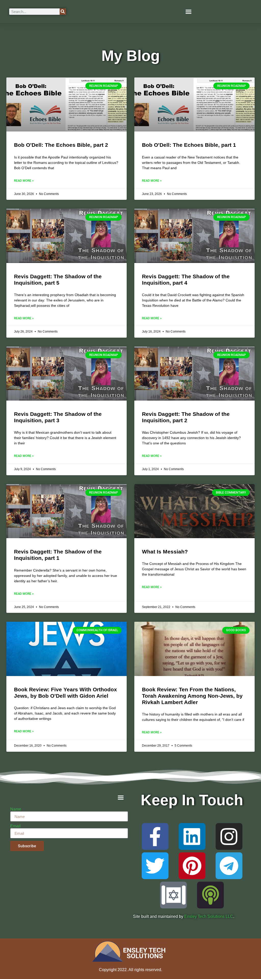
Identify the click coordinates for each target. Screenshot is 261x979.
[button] (188, 11)
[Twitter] (155, 865)
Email (15, 826)
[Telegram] (229, 865)
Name (15, 809)
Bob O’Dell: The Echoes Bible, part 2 (61, 145)
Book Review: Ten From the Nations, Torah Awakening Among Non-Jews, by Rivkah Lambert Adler (192, 695)
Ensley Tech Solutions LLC (208, 916)
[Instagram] (229, 836)
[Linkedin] (192, 836)
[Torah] (173, 895)
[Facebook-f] (155, 836)
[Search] (63, 11)
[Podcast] (210, 895)
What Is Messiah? (165, 551)
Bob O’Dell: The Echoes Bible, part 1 (189, 145)
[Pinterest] (192, 865)
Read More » (24, 180)
